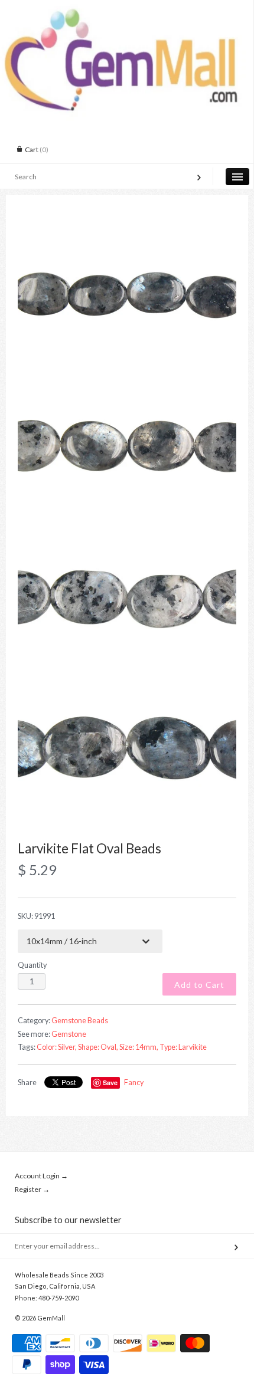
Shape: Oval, (98, 1047)
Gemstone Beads (79, 1020)
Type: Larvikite (183, 1047)
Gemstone (68, 1034)
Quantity (32, 965)
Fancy (134, 1082)
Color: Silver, (57, 1047)
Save (110, 1082)
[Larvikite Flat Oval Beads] (127, 294)
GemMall (51, 1318)
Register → (32, 1189)
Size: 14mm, (138, 1047)
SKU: (36, 916)
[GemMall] (126, 10)
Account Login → (41, 1175)
